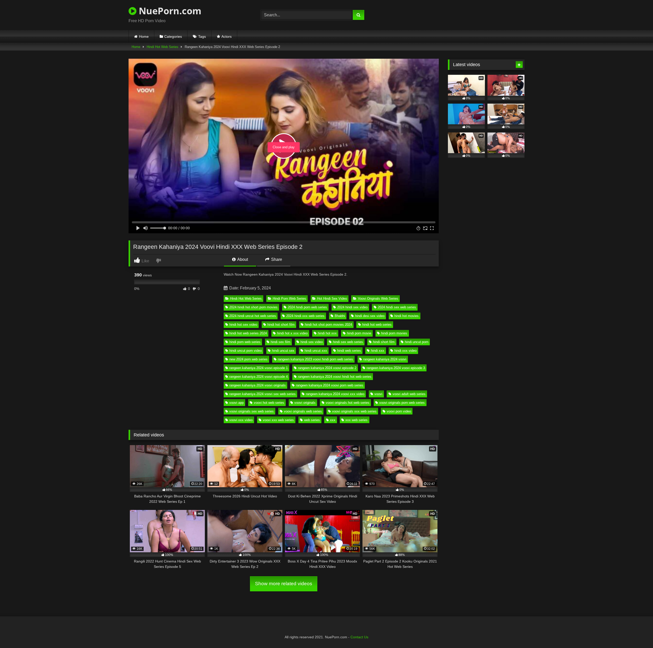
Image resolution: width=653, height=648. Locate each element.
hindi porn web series (244, 342)
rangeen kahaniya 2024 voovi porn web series (329, 385)
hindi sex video (311, 342)
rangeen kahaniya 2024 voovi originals (257, 385)
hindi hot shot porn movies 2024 (328, 324)
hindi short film (384, 342)
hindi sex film (280, 342)
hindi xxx (377, 350)
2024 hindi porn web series (307, 307)
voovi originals (305, 403)
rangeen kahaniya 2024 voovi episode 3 (396, 368)
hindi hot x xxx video (292, 333)
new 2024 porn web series (248, 359)
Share (276, 259)
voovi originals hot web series (347, 403)
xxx (332, 420)
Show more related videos (283, 583)
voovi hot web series (269, 403)
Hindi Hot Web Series (162, 47)
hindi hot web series (377, 324)
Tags (202, 36)
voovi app (236, 403)
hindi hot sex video (243, 324)
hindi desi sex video (369, 316)
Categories (173, 36)
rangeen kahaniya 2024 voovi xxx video (335, 394)
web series (312, 420)
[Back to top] (637, 633)
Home (144, 36)
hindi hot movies (406, 316)
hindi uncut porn (416, 342)
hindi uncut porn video (245, 350)
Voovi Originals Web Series (378, 298)
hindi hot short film (281, 324)
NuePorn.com (168, 11)
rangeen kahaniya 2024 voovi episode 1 (258, 368)
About (242, 259)
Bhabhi (340, 316)
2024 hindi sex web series (397, 307)
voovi (378, 394)
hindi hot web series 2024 (248, 333)
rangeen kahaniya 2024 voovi (384, 359)
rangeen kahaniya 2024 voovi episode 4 (258, 376)
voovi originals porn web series (402, 403)
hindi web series (349, 350)
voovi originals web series (303, 411)
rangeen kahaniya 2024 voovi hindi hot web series (334, 376)
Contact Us (359, 637)
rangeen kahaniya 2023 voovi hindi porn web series (315, 359)
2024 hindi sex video (352, 307)
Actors (226, 36)
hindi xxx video (405, 350)
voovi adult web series (409, 394)
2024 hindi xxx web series (305, 316)
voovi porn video (399, 411)
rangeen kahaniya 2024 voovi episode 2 (327, 368)
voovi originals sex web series (251, 411)
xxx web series (356, 420)
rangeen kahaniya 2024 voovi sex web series (262, 394)
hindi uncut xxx (316, 350)
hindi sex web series (348, 342)
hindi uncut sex (283, 350)
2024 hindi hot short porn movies (253, 307)
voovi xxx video (241, 420)
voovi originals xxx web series (354, 411)
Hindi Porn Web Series (289, 298)
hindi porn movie (359, 333)
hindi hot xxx (327, 333)
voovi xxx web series (278, 420)
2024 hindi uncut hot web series (252, 316)
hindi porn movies (394, 333)
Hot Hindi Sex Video (332, 298)
